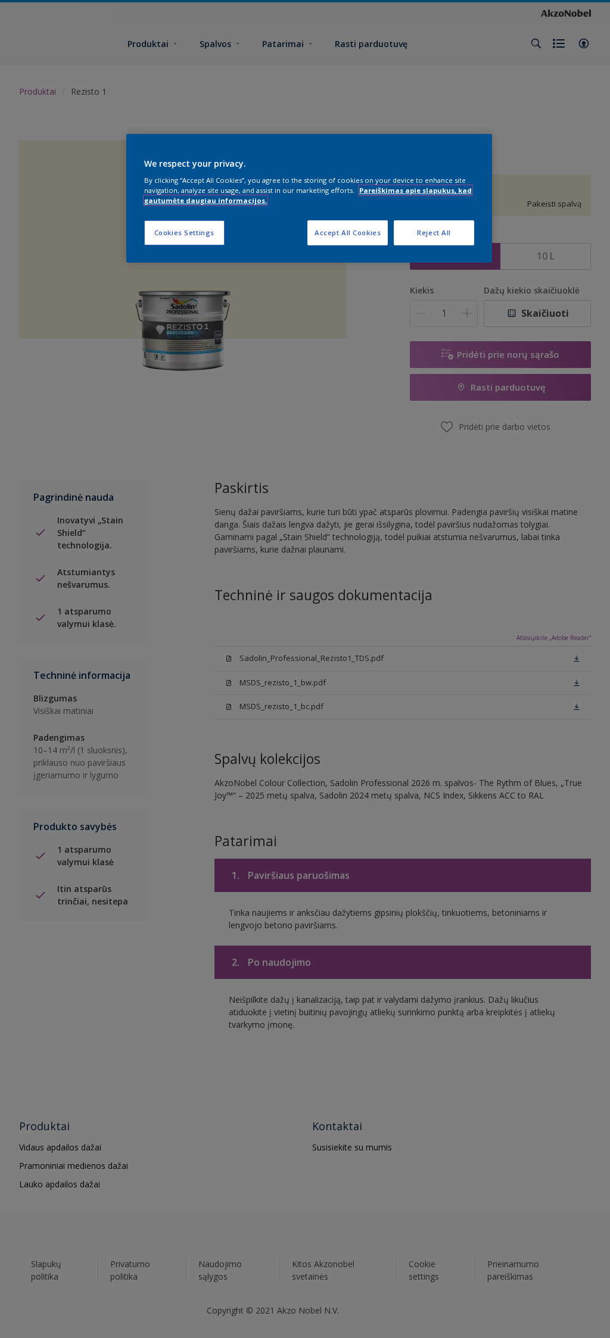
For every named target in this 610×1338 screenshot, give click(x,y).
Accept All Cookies (348, 232)
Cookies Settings (184, 232)
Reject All (434, 232)
